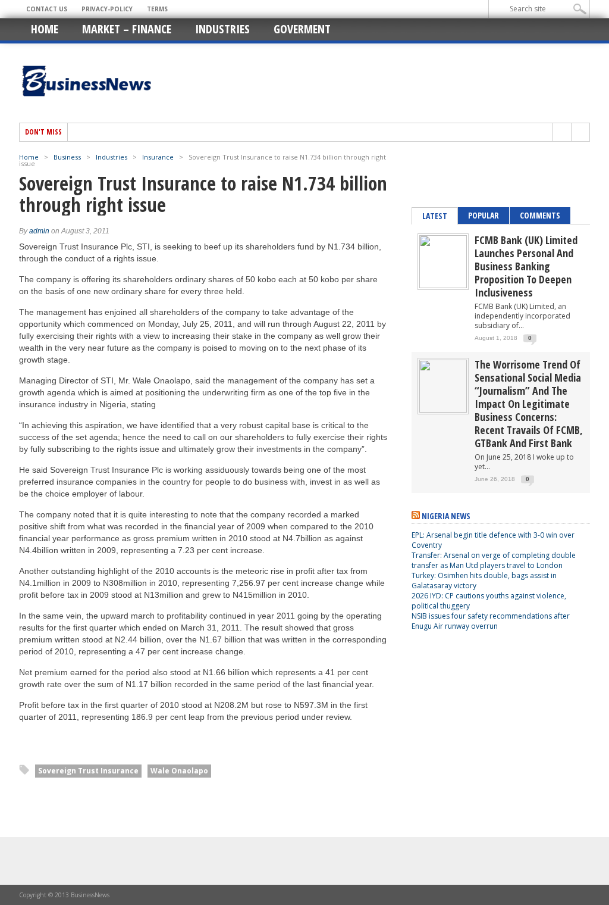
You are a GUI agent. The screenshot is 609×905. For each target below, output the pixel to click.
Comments (540, 215)
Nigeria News (446, 516)
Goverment (302, 29)
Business (67, 156)
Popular (483, 215)
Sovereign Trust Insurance (88, 771)
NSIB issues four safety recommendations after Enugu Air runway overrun (491, 621)
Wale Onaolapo (179, 771)
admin (39, 231)
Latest (434, 215)
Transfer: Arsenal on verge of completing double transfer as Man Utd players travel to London (494, 560)
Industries (222, 29)
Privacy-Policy (107, 9)
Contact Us (46, 9)
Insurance (158, 156)
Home (44, 29)
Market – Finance (126, 29)
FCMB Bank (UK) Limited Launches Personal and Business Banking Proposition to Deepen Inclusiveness (526, 266)
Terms (157, 9)
